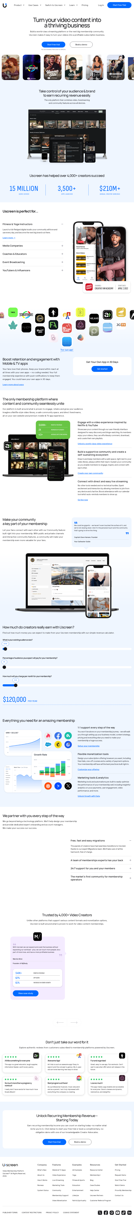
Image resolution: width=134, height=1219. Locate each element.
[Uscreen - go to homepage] (5, 5)
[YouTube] (118, 1213)
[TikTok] (123, 1213)
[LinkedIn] (129, 1213)
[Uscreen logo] (10, 1165)
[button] (74, 1022)
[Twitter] (100, 1213)
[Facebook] (106, 1213)
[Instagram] (112, 1213)
